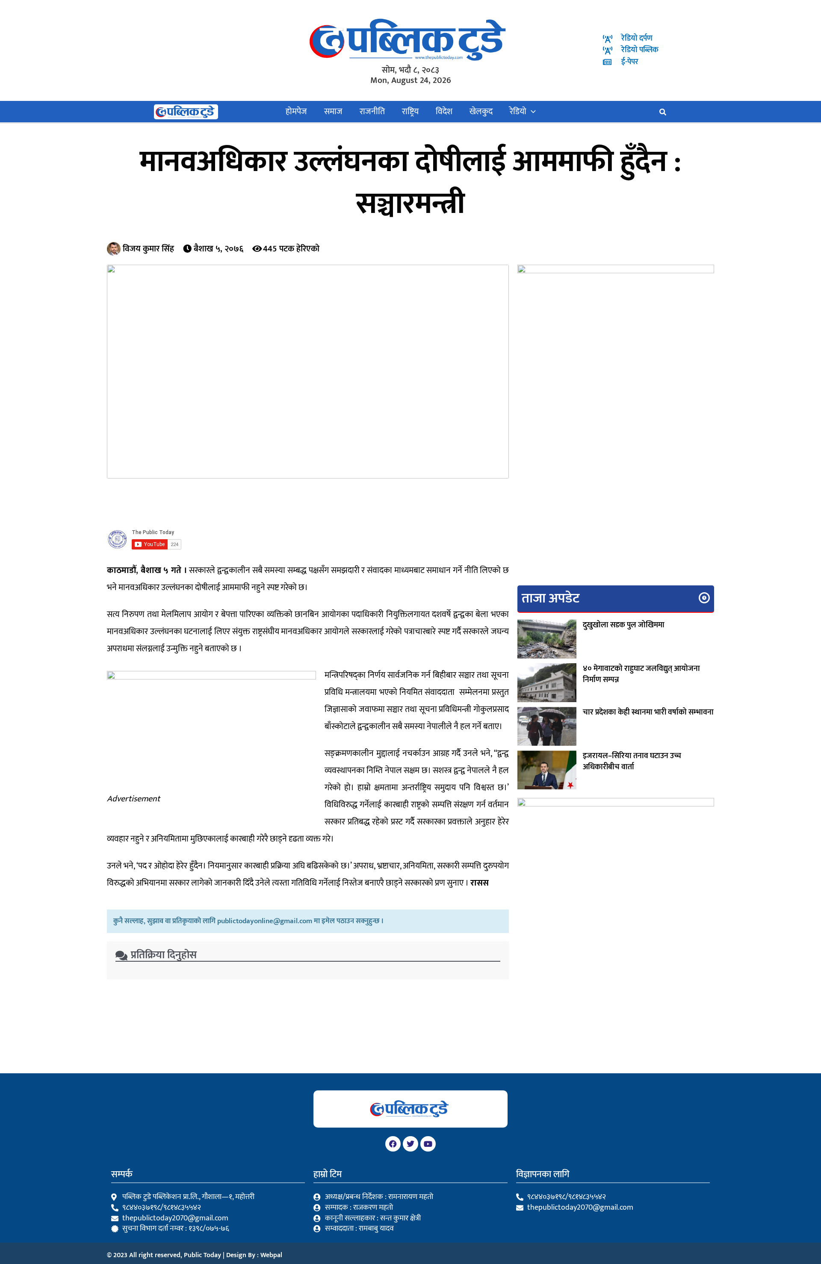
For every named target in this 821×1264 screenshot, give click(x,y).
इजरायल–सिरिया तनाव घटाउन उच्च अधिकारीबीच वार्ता (632, 762)
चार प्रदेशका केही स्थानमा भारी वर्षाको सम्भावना (648, 712)
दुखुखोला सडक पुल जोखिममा (623, 625)
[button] (531, 111)
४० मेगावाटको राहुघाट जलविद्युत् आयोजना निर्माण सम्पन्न (641, 674)
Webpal (271, 1255)
